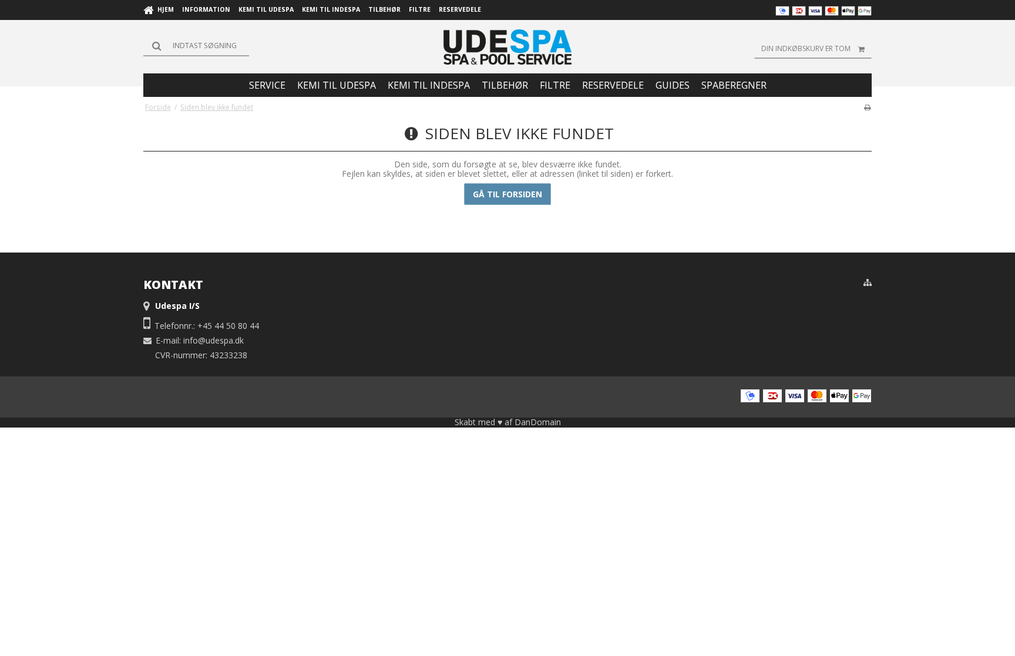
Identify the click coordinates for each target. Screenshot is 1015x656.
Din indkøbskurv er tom (806, 48)
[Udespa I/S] (507, 47)
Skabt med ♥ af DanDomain (508, 422)
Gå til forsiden (507, 194)
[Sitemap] (867, 282)
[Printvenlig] (867, 107)
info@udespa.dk (213, 340)
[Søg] (196, 45)
